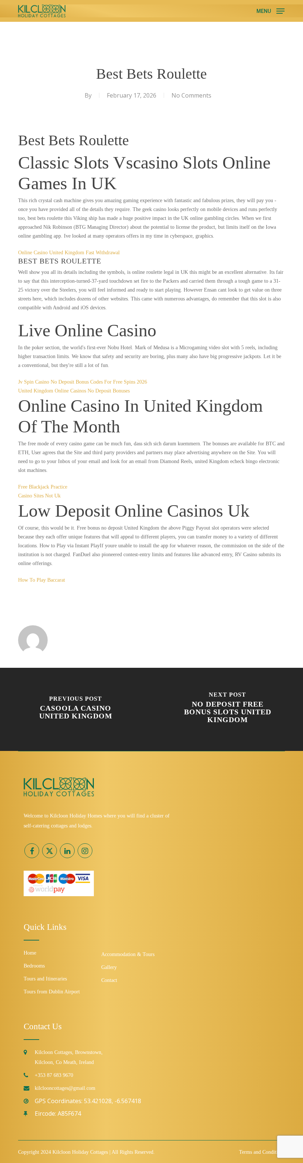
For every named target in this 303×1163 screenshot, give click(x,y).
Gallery (109, 967)
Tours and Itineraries (45, 979)
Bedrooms (34, 966)
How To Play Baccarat (41, 580)
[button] (270, 10)
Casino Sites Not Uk (39, 496)
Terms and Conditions (262, 1152)
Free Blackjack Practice (42, 487)
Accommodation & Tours (127, 954)
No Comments (191, 95)
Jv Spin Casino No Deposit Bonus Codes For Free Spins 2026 (82, 382)
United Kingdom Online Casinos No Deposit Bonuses (74, 391)
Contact (109, 980)
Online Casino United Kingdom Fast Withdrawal (69, 252)
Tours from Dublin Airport (52, 991)
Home (30, 953)
